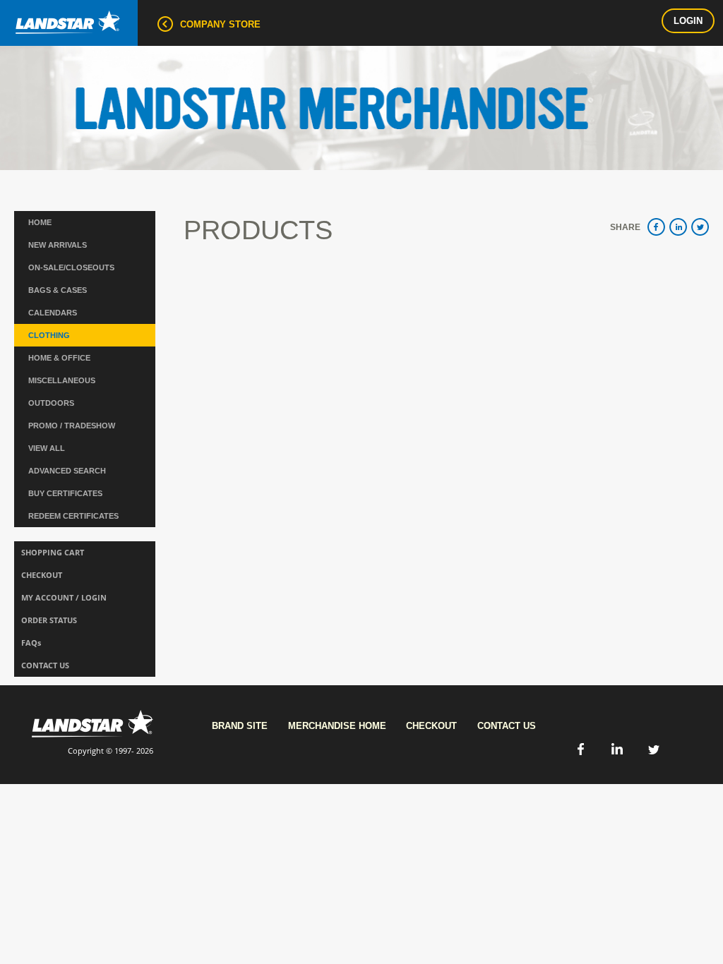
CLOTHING (49, 335)
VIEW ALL (46, 448)
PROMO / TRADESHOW (71, 425)
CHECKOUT (41, 575)
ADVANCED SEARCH (67, 470)
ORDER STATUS (49, 620)
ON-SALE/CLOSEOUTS (71, 267)
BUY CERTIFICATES (65, 493)
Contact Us (506, 726)
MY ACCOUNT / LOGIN (64, 597)
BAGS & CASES (57, 290)
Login (688, 21)
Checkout (431, 726)
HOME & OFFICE (59, 358)
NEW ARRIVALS (57, 245)
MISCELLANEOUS (61, 380)
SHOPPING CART (52, 552)
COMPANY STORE (220, 24)
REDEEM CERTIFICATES (73, 516)
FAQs (31, 642)
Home (40, 222)
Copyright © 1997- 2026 (110, 750)
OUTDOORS (51, 403)
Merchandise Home (337, 726)
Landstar (69, 23)
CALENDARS (52, 312)
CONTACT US (45, 665)
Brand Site (240, 726)
